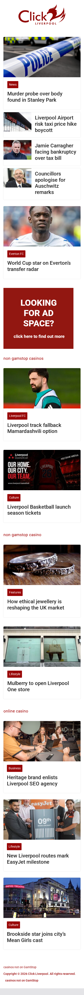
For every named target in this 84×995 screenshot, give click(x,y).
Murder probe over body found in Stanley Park (34, 97)
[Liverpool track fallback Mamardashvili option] (42, 388)
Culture (14, 497)
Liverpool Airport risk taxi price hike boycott (56, 124)
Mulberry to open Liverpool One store (38, 686)
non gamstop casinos (23, 358)
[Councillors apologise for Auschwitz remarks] (17, 184)
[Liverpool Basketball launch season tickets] (42, 470)
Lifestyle (14, 674)
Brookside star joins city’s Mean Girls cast (36, 937)
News (13, 84)
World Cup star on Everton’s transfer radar (39, 266)
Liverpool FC (17, 415)
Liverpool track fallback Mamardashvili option (34, 428)
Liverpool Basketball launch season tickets (39, 510)
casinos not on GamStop (19, 967)
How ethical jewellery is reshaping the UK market (35, 605)
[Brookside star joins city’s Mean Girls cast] (42, 898)
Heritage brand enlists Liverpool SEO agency (32, 780)
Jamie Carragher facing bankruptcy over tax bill (55, 152)
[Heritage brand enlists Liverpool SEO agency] (42, 741)
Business (15, 768)
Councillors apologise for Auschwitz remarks (50, 183)
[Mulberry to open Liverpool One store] (42, 646)
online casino (15, 711)
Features (15, 592)
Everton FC (16, 254)
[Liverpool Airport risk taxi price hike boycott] (17, 125)
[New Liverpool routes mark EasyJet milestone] (42, 819)
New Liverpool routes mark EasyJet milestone (38, 859)
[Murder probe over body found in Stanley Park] (42, 57)
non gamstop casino (22, 534)
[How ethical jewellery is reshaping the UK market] (42, 565)
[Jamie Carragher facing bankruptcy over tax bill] (17, 152)
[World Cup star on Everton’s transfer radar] (42, 226)
